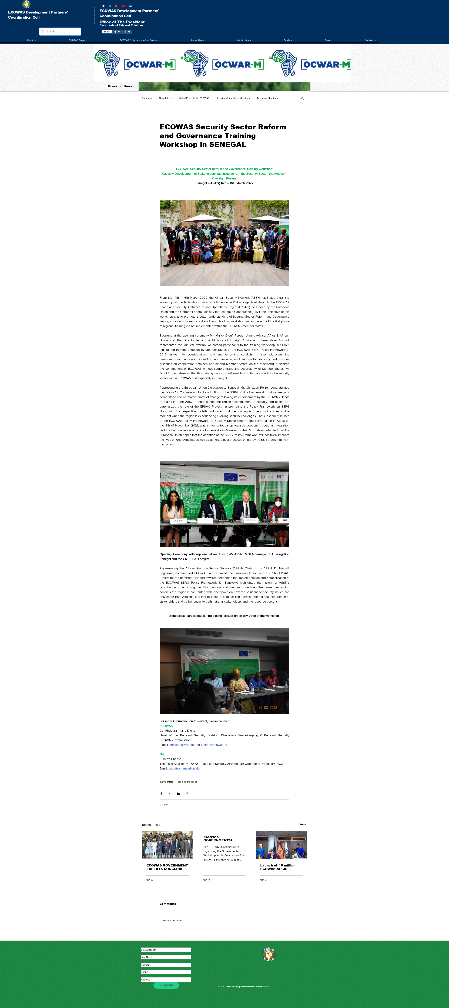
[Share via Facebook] (161, 793)
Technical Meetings (267, 98)
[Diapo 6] (227, 77)
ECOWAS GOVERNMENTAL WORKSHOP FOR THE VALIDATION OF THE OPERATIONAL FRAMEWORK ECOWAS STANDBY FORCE (223, 838)
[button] (125, 40)
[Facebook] (103, 6)
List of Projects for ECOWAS (194, 98)
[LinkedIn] (130, 6)
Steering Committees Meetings (233, 98)
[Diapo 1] (209, 77)
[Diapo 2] (213, 77)
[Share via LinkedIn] (178, 793)
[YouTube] (123, 6)
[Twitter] (110, 6)
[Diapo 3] (217, 77)
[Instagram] (116, 6)
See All (303, 824)
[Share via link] (187, 793)
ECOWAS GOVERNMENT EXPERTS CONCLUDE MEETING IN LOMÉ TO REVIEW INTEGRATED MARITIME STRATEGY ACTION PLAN (167, 867)
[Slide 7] (231, 77)
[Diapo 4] (222, 78)
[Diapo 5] (235, 77)
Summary (147, 98)
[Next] (345, 63)
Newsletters (165, 98)
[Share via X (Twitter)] (170, 793)
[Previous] (99, 63)
